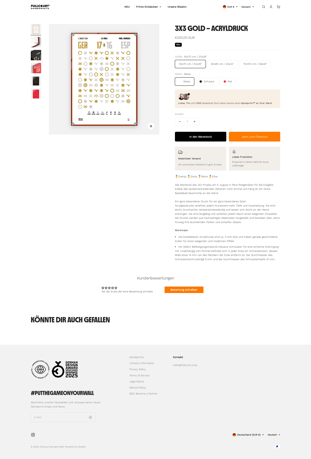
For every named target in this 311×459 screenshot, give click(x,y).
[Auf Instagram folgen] (33, 435)
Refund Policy (137, 387)
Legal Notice (136, 381)
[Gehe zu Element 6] (36, 94)
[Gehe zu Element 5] (36, 81)
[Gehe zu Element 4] (36, 68)
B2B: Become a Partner (143, 393)
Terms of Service (139, 375)
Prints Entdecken (147, 6)
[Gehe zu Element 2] (36, 42)
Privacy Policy (137, 369)
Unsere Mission (177, 6)
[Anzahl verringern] (179, 121)
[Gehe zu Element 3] (36, 55)
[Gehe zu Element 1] (36, 29)
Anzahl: (179, 114)
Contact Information (141, 363)
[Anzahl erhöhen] (194, 121)
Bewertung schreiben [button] (184, 289)
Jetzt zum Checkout (255, 136)
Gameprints (136, 357)
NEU (127, 6)
